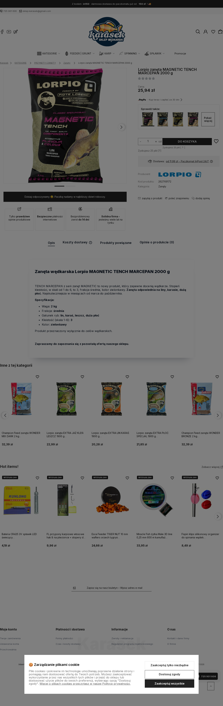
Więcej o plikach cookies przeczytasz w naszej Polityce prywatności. (85, 683)
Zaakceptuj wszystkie (169, 683)
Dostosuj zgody (169, 674)
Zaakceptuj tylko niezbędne (170, 665)
